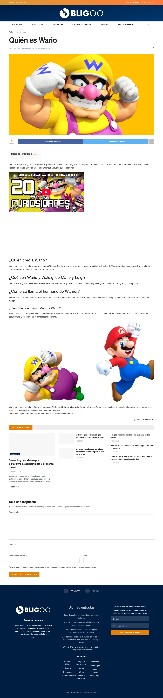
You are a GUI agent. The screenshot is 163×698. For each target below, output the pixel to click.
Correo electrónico (18, 555)
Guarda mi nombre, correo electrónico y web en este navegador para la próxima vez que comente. (53, 567)
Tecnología (37, 24)
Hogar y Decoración (81, 662)
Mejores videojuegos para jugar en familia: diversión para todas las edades (90, 452)
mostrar (35, 154)
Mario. (12, 410)
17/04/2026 (80, 458)
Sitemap (151, 2)
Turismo (104, 24)
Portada (11, 32)
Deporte (67, 668)
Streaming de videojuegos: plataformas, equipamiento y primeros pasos (31, 463)
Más (147, 24)
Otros (81, 672)
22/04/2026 (80, 441)
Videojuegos (21, 32)
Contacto (144, 2)
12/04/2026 (115, 441)
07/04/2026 (115, 452)
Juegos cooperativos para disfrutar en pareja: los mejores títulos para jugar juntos (132, 457)
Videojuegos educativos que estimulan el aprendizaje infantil (90, 436)
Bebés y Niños (67, 662)
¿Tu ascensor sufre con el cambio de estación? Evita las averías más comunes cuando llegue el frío (81, 639)
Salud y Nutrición (81, 24)
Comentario (15, 512)
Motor (81, 668)
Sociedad (17, 24)
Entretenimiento (126, 24)
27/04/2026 (13, 471)
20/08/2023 (13, 48)
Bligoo (73, 692)
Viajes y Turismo (94, 670)
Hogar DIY (58, 24)
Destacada (67, 672)
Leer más (15, 487)
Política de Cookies (132, 2)
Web (85, 555)
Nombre (13, 544)
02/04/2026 (115, 462)
